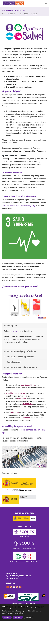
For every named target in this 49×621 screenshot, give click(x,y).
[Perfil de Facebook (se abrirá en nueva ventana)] (7, 587)
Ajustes (28, 617)
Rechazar (18, 617)
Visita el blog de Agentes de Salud (17, 426)
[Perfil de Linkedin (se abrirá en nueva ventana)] (20, 587)
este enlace (15, 331)
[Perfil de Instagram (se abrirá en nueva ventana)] (17, 587)
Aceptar (6, 617)
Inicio (3, 14)
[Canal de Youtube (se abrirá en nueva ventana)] (14, 587)
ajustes (19, 613)
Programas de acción (15, 14)
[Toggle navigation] (45, 2)
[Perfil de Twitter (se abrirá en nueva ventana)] (10, 587)
